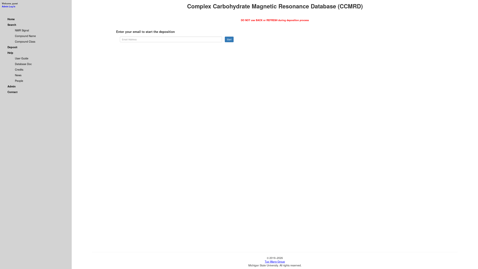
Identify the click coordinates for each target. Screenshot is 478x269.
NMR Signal (22, 30)
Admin (11, 86)
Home (11, 19)
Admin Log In (8, 6)
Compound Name (25, 36)
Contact (12, 92)
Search (11, 25)
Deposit (12, 47)
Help (10, 53)
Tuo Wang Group (275, 261)
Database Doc (23, 64)
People (19, 81)
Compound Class (25, 41)
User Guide (21, 58)
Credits (19, 69)
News (18, 75)
